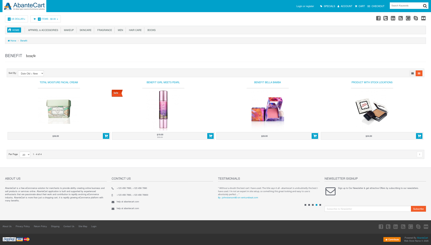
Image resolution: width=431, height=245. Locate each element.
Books (151, 30)
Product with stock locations (372, 82)
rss (400, 18)
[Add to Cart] (106, 136)
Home (15, 30)
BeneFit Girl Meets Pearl (163, 82)
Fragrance (104, 30)
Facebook (378, 18)
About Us (7, 226)
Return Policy (40, 226)
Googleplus (408, 18)
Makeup (68, 30)
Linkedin (393, 18)
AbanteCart (422, 237)
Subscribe (418, 208)
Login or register (305, 6)
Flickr (423, 18)
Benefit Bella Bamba (267, 82)
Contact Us (68, 226)
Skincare (84, 30)
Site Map (82, 226)
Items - (47, 18)
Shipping (55, 226)
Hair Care (135, 30)
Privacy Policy (23, 226)
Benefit (23, 40)
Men (120, 30)
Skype (416, 18)
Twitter (385, 18)
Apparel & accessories (42, 30)
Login (93, 226)
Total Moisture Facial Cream (59, 82)
